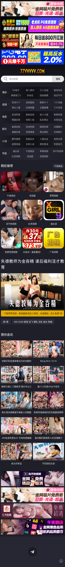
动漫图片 (58, 126)
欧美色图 (44, 126)
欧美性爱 (58, 114)
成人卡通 (44, 114)
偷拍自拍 (30, 114)
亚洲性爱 (16, 114)
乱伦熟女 (44, 119)
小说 (4, 141)
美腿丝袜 (16, 131)
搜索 (58, 78)
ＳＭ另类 (58, 107)
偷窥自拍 (16, 126)
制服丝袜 (16, 119)
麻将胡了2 (16, 95)
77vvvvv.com (32, 71)
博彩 (4, 92)
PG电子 (16, 90)
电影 (4, 116)
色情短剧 (44, 156)
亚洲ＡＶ (16, 102)
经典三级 (30, 119)
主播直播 (44, 107)
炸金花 (30, 95)
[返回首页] (61, 561)
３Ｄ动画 (58, 102)
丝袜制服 (30, 107)
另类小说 (30, 144)
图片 (4, 129)
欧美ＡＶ (44, 102)
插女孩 (16, 151)
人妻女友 (44, 138)
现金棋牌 (44, 95)
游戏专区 (58, 90)
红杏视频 (16, 156)
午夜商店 (30, 151)
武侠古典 (58, 138)
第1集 (5, 321)
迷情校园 (16, 144)
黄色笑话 (44, 144)
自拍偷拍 (30, 102)
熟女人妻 (16, 107)
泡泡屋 (30, 156)
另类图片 (58, 131)
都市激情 (16, 138)
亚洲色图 (30, 126)
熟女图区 (44, 131)
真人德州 (30, 90)
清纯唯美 (30, 131)
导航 (4, 153)
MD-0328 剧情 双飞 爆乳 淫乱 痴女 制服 (33, 321)
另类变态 (58, 119)
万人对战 (44, 90)
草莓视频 (44, 151)
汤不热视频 (58, 151)
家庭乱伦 (30, 138)
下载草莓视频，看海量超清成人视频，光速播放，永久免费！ (32, 313)
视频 (4, 104)
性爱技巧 (58, 144)
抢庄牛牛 (58, 95)
